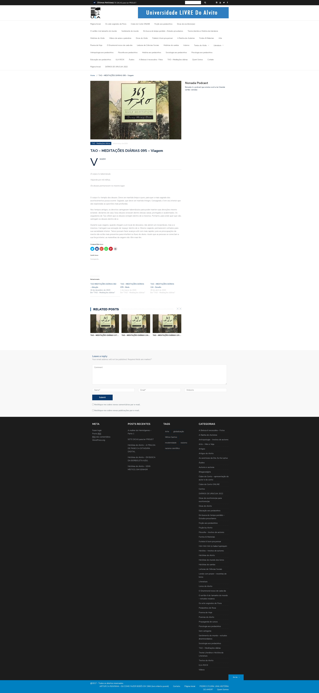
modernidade (170, 442)
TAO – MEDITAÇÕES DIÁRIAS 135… (167, 335)
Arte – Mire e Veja (206, 444)
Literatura (217, 45)
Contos (202, 489)
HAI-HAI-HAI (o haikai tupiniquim (213, 546)
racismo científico (172, 448)
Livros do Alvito (205, 586)
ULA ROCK (120, 59)
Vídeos (202, 669)
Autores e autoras (206, 467)
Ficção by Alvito (205, 527)
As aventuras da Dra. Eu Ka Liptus (213, 458)
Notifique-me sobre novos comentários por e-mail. (117, 404)
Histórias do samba (171, 45)
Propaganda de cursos (208, 621)
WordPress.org (98, 440)
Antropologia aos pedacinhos (102, 52)
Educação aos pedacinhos (100, 59)
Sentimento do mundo (130, 31)
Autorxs (186, 45)
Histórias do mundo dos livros (211, 560)
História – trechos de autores (211, 550)
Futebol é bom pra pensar (162, 38)
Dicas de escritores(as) (186, 24)
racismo (184, 442)
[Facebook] (227, 2)
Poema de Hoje (96, 45)
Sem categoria (205, 631)
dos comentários (101, 437)
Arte (220, 38)
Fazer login (97, 430)
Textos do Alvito (200, 45)
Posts (96, 433)
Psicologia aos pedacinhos (202, 52)
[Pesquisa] (205, 2)
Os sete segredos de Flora (115, 24)
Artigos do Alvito (206, 453)
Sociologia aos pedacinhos (176, 52)
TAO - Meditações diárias (101, 143)
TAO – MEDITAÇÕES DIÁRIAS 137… (104, 335)
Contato (210, 59)
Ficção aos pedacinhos (163, 24)
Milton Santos (171, 437)
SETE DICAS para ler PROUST (141, 439)
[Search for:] (193, 2)
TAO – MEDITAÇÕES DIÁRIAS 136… (135, 335)
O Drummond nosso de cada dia (119, 45)
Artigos (202, 449)
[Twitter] (224, 2)
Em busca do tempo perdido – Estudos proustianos (163, 31)
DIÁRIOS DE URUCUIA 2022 (116, 67)
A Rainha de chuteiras (186, 38)
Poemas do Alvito (206, 617)
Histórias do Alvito (97, 38)
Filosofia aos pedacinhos (128, 52)
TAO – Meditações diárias (177, 59)
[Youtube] (220, 2)
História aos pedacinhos (151, 52)
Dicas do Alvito (142, 38)
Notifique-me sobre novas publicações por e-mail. (117, 410)
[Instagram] (216, 2)
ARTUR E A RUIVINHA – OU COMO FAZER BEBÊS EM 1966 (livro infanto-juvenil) (134, 686)
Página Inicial (95, 24)
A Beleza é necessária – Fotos (151, 59)
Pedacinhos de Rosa (207, 608)
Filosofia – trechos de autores (211, 532)
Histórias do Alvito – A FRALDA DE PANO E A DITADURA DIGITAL (138, 3)
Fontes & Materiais (206, 38)
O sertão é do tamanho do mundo (103, 31)
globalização (178, 431)
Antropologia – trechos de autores (213, 439)
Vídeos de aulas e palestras (120, 38)
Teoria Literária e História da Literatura (203, 31)
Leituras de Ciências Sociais (148, 45)
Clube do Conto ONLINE (140, 24)
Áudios (131, 59)
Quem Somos (197, 59)
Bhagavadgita (205, 472)
